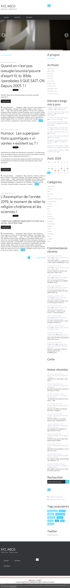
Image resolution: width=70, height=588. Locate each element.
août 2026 (50, 68)
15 (67, 168)
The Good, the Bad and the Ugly (57, 118)
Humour (7, 177)
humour (16, 181)
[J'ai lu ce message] (68, 585)
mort (35, 111)
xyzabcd (27, 117)
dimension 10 (18, 243)
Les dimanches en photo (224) (56, 150)
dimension (10, 243)
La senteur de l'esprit (56, 119)
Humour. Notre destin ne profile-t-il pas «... (57, 328)
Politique (15, 109)
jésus (35, 248)
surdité (34, 121)
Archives (17, 17)
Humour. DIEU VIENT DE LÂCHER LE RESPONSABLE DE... (57, 345)
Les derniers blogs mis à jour (22, 582)
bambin (37, 238)
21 (64, 171)
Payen (49, 257)
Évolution (34, 115)
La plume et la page (53, 151)
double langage (5, 119)
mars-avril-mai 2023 (14, 114)
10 (52, 168)
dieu (34, 242)
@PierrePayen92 (52, 535)
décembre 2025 (52, 88)
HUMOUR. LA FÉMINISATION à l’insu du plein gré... (57, 278)
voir (16, 119)
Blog (25, 107)
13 (61, 168)
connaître (35, 182)
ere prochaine (29, 245)
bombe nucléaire (12, 112)
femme (3, 246)
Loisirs (49, 214)
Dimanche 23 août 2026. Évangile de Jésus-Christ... (57, 146)
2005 (28, 237)
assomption (30, 238)
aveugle (35, 119)
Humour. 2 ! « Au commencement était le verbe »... (57, 335)
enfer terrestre (20, 245)
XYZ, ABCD (8, 6)
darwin (30, 242)
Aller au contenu (6, 1)
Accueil (6, 17)
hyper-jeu (4, 248)
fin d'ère (8, 246)
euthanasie (38, 245)
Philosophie (8, 109)
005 (12, 111)
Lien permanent (8, 107)
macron (32, 112)
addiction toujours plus (11, 238)
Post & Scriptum (55, 137)
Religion (29, 109)
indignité (22, 248)
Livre (48, 211)
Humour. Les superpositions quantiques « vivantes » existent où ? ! (20, 138)
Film (34, 233)
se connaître (28, 182)
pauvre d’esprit (5, 121)
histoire (22, 246)
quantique (28, 181)
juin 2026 (50, 73)
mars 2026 (50, 81)
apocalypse (22, 238)
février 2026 (51, 83)
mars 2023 (4, 114)
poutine (37, 112)
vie (32, 111)
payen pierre (12, 117)
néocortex (51, 517)
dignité (38, 242)
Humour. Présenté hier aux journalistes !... (58, 446)
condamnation (19, 242)
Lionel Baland (61, 109)
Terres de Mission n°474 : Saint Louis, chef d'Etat (57, 122)
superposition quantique (23, 179)
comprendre (28, 119)
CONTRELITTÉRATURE (60, 129)
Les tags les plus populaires (48, 582)
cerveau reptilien (13, 240)
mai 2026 (50, 76)
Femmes (30, 176)
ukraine (43, 112)
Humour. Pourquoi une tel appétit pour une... (57, 436)
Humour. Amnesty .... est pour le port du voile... (57, 396)
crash (25, 242)
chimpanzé (34, 240)
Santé (34, 109)
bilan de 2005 (18, 111)
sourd (40, 119)
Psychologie (23, 109)
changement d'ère (24, 240)
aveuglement (15, 121)
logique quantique (37, 181)
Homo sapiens (51, 201)
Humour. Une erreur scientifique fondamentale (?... (57, 466)
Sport (49, 236)
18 (55, 171)
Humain (49, 204)
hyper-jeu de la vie (13, 248)
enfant (8, 245)
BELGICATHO (64, 147)
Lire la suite (6, 101)
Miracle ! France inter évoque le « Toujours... (57, 376)
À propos (29, 17)
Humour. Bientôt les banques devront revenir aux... (57, 426)
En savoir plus (12, 586)
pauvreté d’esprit (25, 121)
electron (21, 181)
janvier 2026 (51, 86)
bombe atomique (23, 112)
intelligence (29, 248)
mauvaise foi (39, 117)
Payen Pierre (51, 334)
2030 (32, 237)
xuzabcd (29, 184)
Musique (50, 216)
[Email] (49, 5)
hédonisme (15, 246)
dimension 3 (27, 243)
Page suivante (41, 257)
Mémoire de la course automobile (57, 136)
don (41, 243)
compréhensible (13, 184)
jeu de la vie (4, 250)
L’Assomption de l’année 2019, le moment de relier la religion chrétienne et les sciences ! (23, 204)
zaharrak (52, 133)
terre (32, 114)
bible (12, 119)
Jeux (17, 235)
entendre (21, 119)
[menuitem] (6, 17)
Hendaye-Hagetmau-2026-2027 (57, 132)
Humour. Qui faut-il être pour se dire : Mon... (58, 258)
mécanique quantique (7, 182)
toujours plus (26, 114)
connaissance (19, 182)
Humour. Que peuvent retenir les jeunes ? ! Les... (57, 416)
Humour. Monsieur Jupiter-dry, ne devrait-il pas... (57, 406)
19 (58, 171)
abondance (37, 237)
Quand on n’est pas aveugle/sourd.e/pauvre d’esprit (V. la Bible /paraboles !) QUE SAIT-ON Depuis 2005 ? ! (22, 75)
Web (2, 111)
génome (25, 111)
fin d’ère (3, 115)
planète (37, 114)
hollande (50, 524)
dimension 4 (35, 243)
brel (6, 240)
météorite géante (24, 115)
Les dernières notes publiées (35, 582)
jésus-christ (41, 248)
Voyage (49, 239)
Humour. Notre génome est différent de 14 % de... (58, 456)
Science (39, 109)
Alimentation (51, 186)
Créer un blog (32, 580)
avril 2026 (50, 78)
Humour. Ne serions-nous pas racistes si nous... (57, 298)
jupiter (11, 250)
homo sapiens (36, 179)
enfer (12, 245)
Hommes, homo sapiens (34, 107)
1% (30, 111)
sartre (33, 117)
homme (27, 246)
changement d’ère (12, 115)
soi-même (4, 184)
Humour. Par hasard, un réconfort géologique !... (57, 386)
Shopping (50, 234)
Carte (51, 359)
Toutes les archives (52, 93)
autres (41, 182)
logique (42, 114)
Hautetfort (39, 580)
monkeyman (20, 117)
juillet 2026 (50, 71)
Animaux (49, 189)
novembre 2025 (52, 91)
